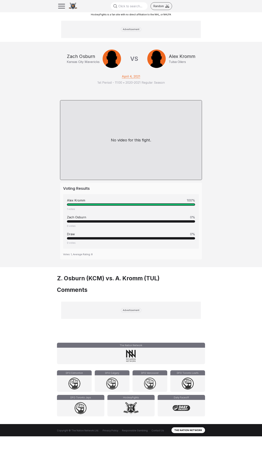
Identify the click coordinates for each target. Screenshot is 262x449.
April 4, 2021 (131, 76)
